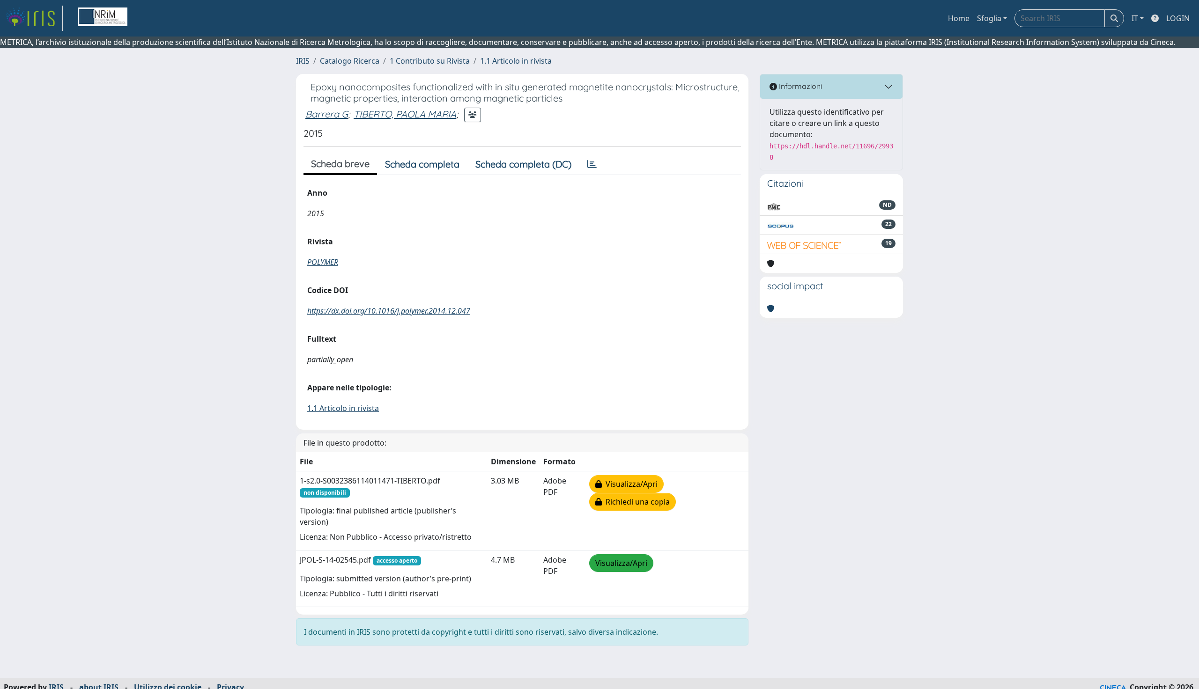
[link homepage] (34, 18)
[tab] (592, 164)
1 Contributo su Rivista (430, 61)
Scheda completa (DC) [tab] (523, 164)
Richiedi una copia (636, 502)
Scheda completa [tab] (422, 164)
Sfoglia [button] (989, 18)
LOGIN (1178, 18)
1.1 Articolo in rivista (516, 61)
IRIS (303, 61)
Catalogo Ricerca (349, 61)
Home (959, 18)
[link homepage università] (102, 18)
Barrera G (326, 114)
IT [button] (1135, 18)
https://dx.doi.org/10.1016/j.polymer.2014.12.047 (388, 311)
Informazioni (799, 86)
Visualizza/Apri (630, 484)
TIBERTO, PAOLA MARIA (405, 114)
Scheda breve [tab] (340, 163)
